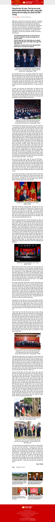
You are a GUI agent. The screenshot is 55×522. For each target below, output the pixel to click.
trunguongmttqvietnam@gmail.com (28, 518)
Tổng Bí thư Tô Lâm (20, 467)
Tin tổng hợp (15, 5)
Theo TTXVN (17, 17)
